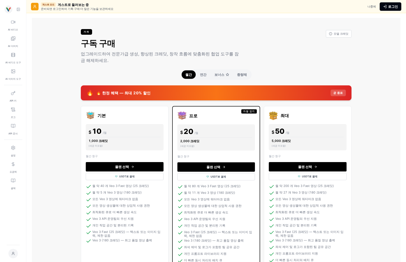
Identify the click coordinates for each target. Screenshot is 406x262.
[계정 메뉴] (13, 253)
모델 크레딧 (341, 33)
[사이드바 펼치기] (18, 9)
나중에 (371, 6)
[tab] (189, 74)
